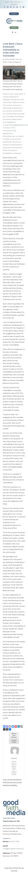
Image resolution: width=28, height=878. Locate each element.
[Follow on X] (20, 7)
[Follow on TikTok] (14, 7)
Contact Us (6, 838)
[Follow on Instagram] (7, 7)
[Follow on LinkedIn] (17, 7)
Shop (11, 2)
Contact (14, 13)
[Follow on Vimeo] (11, 7)
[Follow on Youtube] (23, 7)
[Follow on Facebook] (4, 7)
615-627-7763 (14, 841)
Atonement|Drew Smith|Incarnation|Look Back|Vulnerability (12, 782)
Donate (14, 27)
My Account (17, 2)
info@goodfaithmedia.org (13, 849)
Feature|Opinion (14, 62)
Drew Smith (10, 59)
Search (7, 2)
